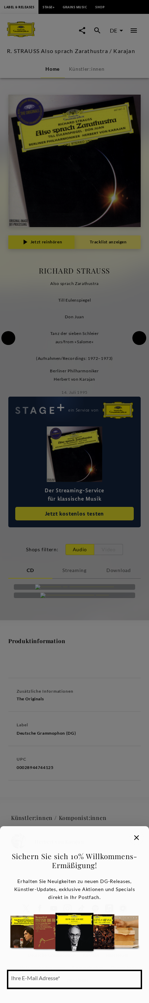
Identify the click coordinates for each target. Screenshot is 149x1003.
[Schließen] (136, 838)
